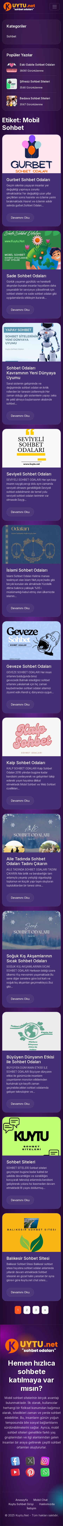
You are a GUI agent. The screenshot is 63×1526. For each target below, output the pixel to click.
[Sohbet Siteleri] (31, 1136)
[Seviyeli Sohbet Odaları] (31, 448)
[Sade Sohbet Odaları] (31, 249)
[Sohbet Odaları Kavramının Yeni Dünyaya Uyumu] (31, 342)
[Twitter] (30, 1460)
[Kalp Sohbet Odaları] (31, 736)
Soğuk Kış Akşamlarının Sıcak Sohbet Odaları (29, 958)
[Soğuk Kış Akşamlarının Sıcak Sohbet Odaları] (31, 930)
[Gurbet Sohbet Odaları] (31, 153)
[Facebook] (15, 1460)
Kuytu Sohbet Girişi (21, 1504)
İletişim (31, 1508)
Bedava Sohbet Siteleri (35, 98)
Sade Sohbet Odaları (26, 275)
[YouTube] (15, 1472)
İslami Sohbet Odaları (26, 570)
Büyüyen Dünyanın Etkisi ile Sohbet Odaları (30, 1059)
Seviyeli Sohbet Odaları (28, 474)
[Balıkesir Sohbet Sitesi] (31, 1232)
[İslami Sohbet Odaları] (31, 544)
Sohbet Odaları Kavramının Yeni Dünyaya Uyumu (31, 373)
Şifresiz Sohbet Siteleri (35, 81)
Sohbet (11, 36)
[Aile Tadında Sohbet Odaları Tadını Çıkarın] (31, 833)
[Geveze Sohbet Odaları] (31, 640)
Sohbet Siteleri (20, 1162)
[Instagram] (45, 1460)
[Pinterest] (30, 1472)
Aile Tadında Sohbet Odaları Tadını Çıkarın (26, 861)
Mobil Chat (40, 1500)
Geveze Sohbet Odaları (28, 666)
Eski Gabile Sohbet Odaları (37, 64)
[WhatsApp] (45, 1472)
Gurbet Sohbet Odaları (28, 179)
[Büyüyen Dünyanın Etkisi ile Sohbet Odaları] (31, 1031)
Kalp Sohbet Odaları (25, 762)
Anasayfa (21, 1500)
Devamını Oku (20, 217)
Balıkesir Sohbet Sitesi (27, 1258)
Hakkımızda (47, 1504)
